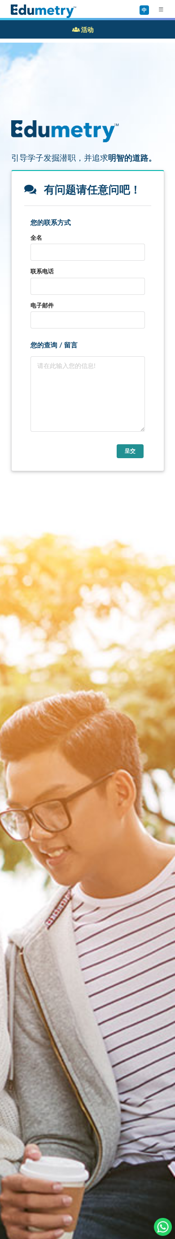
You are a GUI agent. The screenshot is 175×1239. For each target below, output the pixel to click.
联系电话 (42, 271)
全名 (36, 237)
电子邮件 (42, 305)
